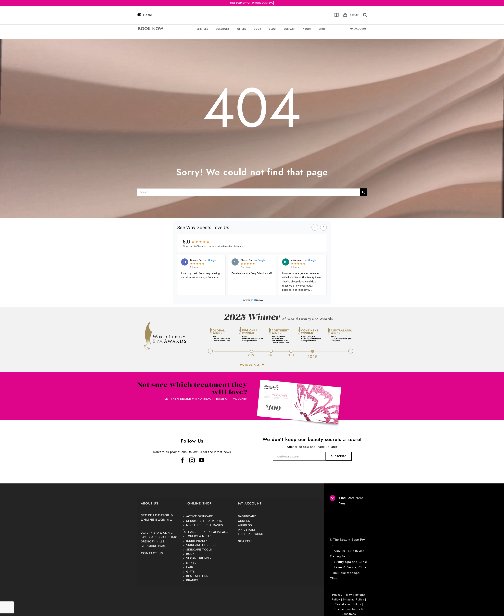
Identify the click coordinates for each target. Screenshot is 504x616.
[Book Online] (336, 15)
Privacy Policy (342, 595)
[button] (365, 15)
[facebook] (182, 460)
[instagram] (192, 460)
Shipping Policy (353, 599)
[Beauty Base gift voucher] (299, 381)
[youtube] (202, 460)
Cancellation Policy (348, 604)
